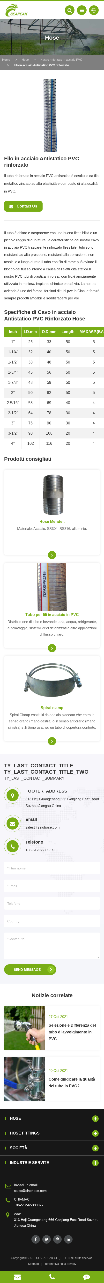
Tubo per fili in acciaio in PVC (52, 615)
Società (18, 1148)
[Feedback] (86, 1277)
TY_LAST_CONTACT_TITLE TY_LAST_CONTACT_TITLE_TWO (46, 769)
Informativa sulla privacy (60, 1264)
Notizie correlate (52, 995)
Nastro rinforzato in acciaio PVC (61, 59)
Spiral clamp (52, 708)
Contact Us (26, 206)
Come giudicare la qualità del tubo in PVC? (72, 1082)
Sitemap (33, 1264)
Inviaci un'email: (26, 1185)
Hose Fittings (25, 1133)
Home (6, 59)
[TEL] (52, 1277)
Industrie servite (29, 1163)
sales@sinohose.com (30, 1191)
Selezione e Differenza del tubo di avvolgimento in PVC (72, 1032)
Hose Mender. (52, 521)
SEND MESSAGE (27, 970)
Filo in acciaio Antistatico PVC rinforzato (41, 65)
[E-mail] (17, 1277)
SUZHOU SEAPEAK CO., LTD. (47, 1258)
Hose (25, 59)
